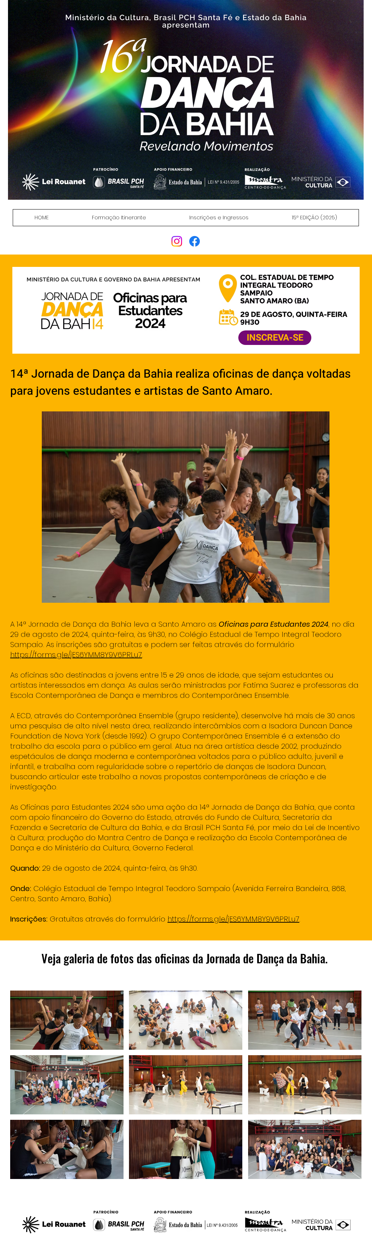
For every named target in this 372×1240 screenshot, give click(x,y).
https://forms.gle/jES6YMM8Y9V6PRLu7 (76, 655)
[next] (348, 1089)
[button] (67, 1020)
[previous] (23, 1089)
